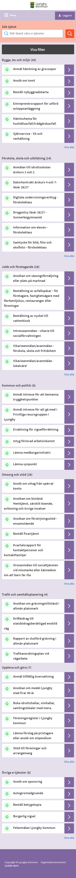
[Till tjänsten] (69, 70)
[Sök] (69, 33)
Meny (13, 15)
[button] (38, 49)
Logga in (65, 15)
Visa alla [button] (69, 147)
